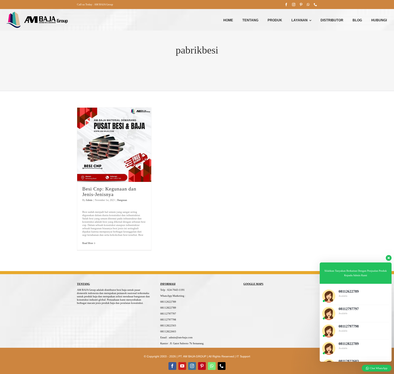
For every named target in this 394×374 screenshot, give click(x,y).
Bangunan (122, 200)
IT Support (243, 356)
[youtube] (182, 366)
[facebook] (286, 4)
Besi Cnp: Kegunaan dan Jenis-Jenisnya (109, 191)
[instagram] (293, 4)
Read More (87, 243)
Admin (89, 200)
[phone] (315, 4)
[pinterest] (301, 4)
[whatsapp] (308, 4)
